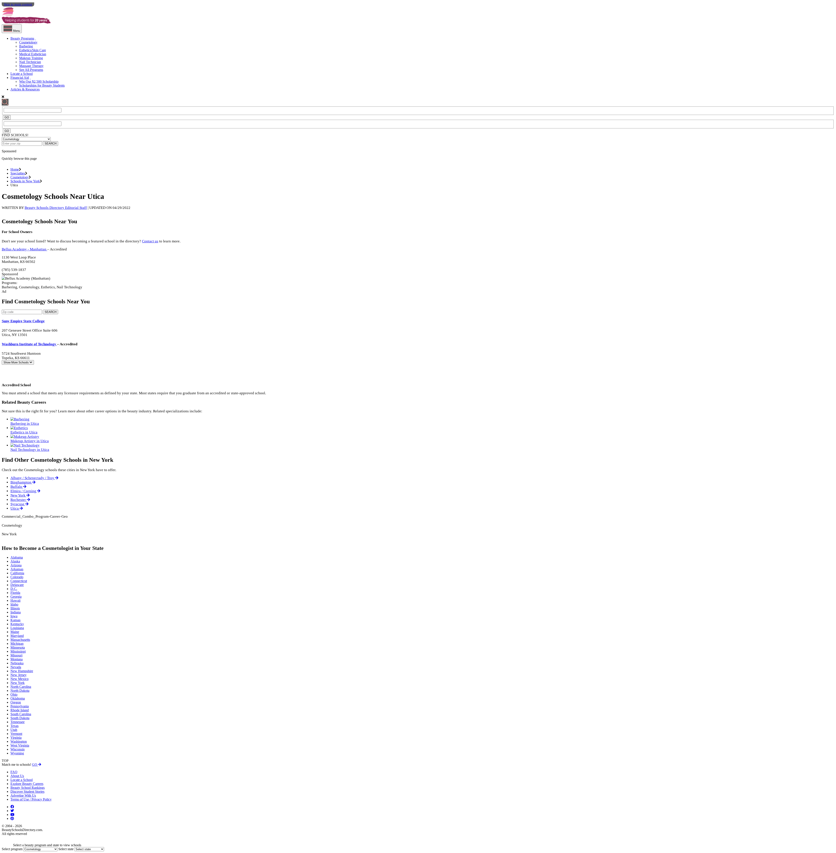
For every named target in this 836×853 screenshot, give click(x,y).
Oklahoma (17, 698)
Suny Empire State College (23, 321)
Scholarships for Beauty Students (42, 85)
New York (18, 495)
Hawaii (15, 600)
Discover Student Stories (27, 791)
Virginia (16, 737)
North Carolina (20, 686)
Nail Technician (30, 62)
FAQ (13, 772)
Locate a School (21, 74)
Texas (14, 726)
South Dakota (19, 718)
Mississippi (18, 651)
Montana (16, 659)
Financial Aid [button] (19, 77)
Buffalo (16, 487)
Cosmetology (28, 42)
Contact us (150, 241)
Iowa (13, 616)
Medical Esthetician (32, 54)
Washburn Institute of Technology (29, 344)
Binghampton (21, 482)
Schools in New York (25, 181)
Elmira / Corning (23, 491)
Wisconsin (17, 749)
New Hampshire (21, 671)
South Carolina (20, 714)
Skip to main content (18, 4)
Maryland (17, 636)
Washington (18, 741)
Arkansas (16, 569)
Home (14, 169)
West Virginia (19, 745)
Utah (13, 730)
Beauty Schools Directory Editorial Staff (56, 208)
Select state (66, 849)
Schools (16, 362)
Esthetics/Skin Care (32, 50)
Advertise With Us (23, 795)
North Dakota (19, 690)
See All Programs (31, 70)
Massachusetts (20, 639)
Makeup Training (31, 58)
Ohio (13, 694)
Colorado (16, 577)
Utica (15, 508)
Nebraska (17, 663)
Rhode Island (19, 710)
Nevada (15, 667)
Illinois (15, 608)
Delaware (17, 585)
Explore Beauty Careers (26, 784)
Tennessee (17, 722)
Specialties (17, 173)
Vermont (16, 733)
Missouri (16, 655)
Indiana (15, 612)
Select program (12, 849)
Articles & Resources (25, 89)
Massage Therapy (31, 66)
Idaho (14, 604)
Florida (15, 592)
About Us (17, 776)
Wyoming (17, 753)
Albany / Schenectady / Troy (32, 478)
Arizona (16, 565)
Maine (14, 632)
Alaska (15, 561)
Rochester (18, 500)
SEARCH (50, 143)
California (17, 573)
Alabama (16, 557)
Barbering (26, 46)
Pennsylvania (19, 706)
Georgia (16, 596)
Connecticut (18, 581)
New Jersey (18, 675)
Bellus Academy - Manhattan (24, 249)
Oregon (15, 702)
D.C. (13, 589)
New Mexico (19, 679)
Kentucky (17, 624)
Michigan (17, 643)
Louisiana (17, 628)
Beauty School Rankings (27, 787)
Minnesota (17, 647)
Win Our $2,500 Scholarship (39, 81)
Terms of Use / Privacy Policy (31, 799)
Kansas (15, 620)
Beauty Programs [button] (22, 38)
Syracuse (17, 504)
